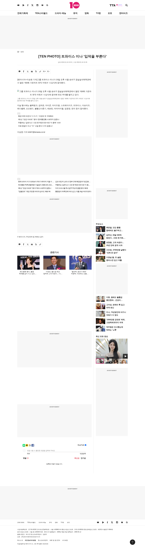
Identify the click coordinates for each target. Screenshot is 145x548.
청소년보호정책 (43, 540)
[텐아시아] (75, 5)
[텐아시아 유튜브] (18, 5)
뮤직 (75, 13)
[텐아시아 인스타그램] (37, 5)
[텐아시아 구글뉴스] (47, 5)
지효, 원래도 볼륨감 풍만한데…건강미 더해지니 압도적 (114, 300)
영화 (87, 13)
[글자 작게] (48, 72)
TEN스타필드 (41, 13)
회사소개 (20, 540)
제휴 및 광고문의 (55, 540)
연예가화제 (22, 13)
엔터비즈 (123, 13)
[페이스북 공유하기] (23, 72)
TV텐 (98, 13)
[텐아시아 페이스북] (27, 5)
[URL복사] (40, 72)
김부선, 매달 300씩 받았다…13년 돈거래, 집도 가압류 (115, 238)
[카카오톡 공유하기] (19, 72)
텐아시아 (28, 544)
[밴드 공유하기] (36, 72)
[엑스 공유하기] (28, 72)
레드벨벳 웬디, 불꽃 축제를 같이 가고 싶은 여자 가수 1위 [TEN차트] (27, 274)
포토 (110, 13)
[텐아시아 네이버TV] (23, 5)
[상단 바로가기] (132, 542)
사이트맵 (65, 540)
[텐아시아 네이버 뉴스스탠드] (42, 5)
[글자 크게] (44, 72)
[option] (112, 349)
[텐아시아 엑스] (32, 5)
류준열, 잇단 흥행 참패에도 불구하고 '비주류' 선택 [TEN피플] (116, 230)
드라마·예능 (60, 13)
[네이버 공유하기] (32, 72)
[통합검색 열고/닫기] (126, 5)
